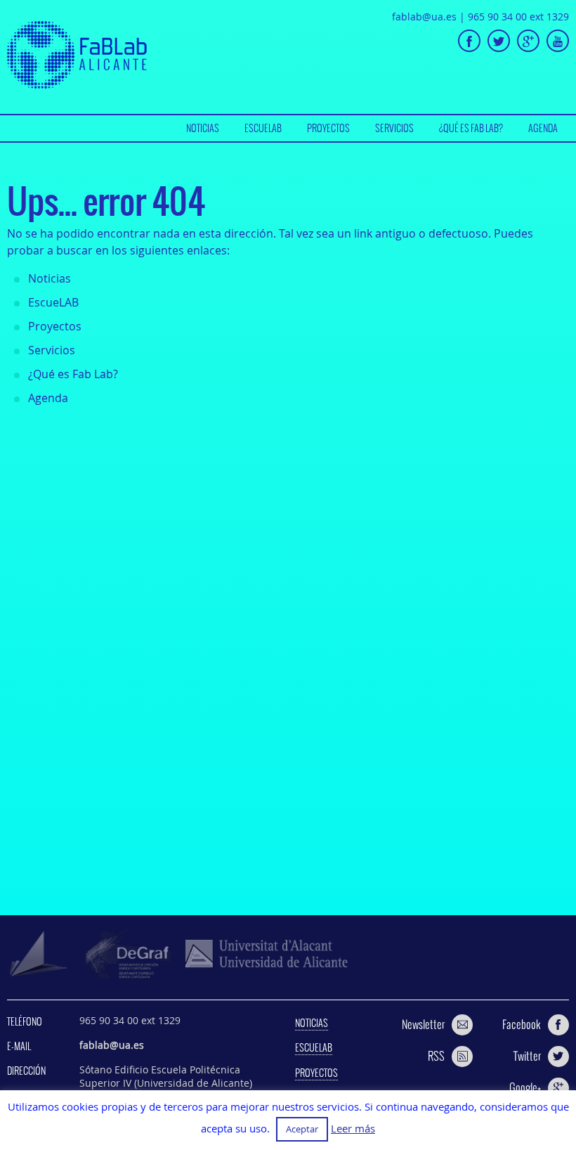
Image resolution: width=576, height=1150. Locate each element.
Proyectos (328, 128)
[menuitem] (202, 128)
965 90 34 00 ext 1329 (518, 16)
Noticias (202, 128)
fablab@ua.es (424, 16)
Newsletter (423, 1024)
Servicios (394, 128)
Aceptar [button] (302, 1129)
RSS (436, 1056)
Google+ (525, 1087)
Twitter (527, 1056)
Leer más (353, 1128)
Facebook (521, 1024)
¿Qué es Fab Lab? (471, 128)
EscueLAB (263, 128)
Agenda (543, 128)
